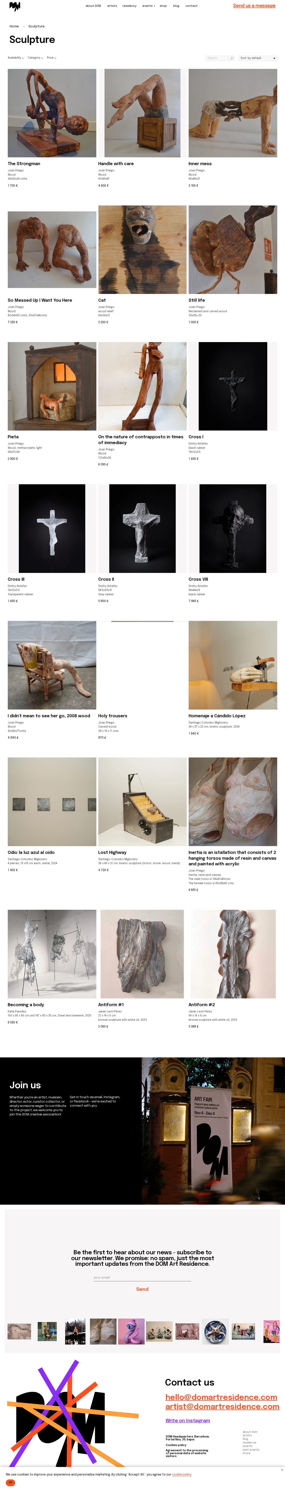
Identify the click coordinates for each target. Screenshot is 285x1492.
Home (14, 26)
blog (176, 5)
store (246, 1453)
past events (251, 1449)
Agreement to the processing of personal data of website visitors (187, 1453)
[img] (15, 6)
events (147, 5)
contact (192, 5)
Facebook (21, 1177)
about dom (250, 1431)
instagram (22, 1172)
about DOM (93, 5)
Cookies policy (176, 1445)
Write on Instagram (188, 1420)
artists (112, 5)
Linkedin (19, 1182)
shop (163, 5)
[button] (254, 6)
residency (129, 5)
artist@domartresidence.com (222, 1407)
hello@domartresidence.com (221, 1398)
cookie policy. (182, 1474)
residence (249, 1442)
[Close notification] (282, 1470)
